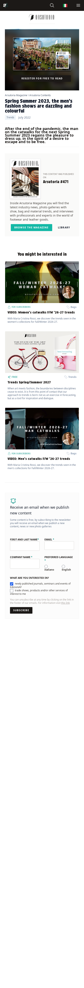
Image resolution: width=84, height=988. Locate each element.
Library (64, 227)
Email (49, 539)
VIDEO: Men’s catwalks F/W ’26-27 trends (39, 459)
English (66, 569)
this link (65, 603)
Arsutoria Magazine (16, 95)
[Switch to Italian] (65, 5)
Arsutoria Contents (40, 95)
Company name (21, 557)
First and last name (24, 539)
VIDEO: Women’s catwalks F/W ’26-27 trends (41, 312)
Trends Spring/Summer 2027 (29, 382)
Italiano (49, 569)
